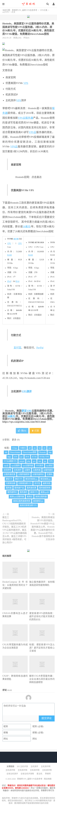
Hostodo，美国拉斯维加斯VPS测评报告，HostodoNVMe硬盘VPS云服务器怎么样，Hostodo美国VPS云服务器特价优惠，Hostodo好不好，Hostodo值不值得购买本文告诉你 (42, 528)
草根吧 (48, 774)
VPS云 (21, 118)
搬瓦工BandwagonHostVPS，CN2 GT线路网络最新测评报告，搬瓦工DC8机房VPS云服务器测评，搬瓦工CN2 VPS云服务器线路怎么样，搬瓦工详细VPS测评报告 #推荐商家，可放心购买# (14, 530)
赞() (23, 431)
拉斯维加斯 (11, 483)
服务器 (29, 118)
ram (39, 461)
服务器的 (23, 492)
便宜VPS (27, 410)
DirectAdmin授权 (29, 452)
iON (15, 457)
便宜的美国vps (31, 479)
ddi (6, 452)
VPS (25, 83)
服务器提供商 (45, 488)
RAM (9, 255)
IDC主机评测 (22, 766)
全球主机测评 (12, 774)
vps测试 (49, 465)
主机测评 (18, 470)
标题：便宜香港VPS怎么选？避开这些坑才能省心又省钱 (42, 647)
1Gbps (14, 448)
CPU (9, 243)
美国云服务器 (41, 497)
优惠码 (49, 474)
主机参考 (7, 470)
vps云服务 (15, 465)
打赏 (36, 431)
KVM (16, 239)
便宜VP (9, 479)
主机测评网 (45, 766)
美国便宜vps (38, 501)
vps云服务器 (28, 465)
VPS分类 (43, 10)
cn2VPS (5, 12)
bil (40, 448)
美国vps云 (45, 492)
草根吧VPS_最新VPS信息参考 (28, 4)
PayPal (39, 347)
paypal (21, 461)
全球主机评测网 (27, 774)
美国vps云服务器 (17, 497)
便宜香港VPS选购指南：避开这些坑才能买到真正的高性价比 (42, 616)
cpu (49, 448)
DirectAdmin (15, 452)
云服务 (27, 470)
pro (34, 461)
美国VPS (34, 492)
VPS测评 (27, 391)
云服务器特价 (38, 474)
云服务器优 (48, 470)
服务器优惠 (31, 488)
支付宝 (17, 347)
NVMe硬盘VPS (10, 461)
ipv (21, 457)
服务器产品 (19, 488)
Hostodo (42, 452)
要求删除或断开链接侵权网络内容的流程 (31, 803)
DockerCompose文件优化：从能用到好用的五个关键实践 (15, 585)
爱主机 (39, 774)
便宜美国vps (45, 479)
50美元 (26, 226)
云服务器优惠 (9, 474)
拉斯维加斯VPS (25, 483)
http (50, 452)
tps (45, 461)
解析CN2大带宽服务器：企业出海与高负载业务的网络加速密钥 (42, 679)
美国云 (29, 497)
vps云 (6, 465)
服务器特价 (12, 492)
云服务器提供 (24, 474)
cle (44, 448)
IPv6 (9, 281)
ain (35, 448)
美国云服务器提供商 (21, 501)
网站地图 (47, 779)
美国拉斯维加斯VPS (28, 505)
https (9, 457)
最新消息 (47, 483)
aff (30, 448)
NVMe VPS (44, 457)
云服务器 (37, 470)
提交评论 (46, 718)
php (28, 461)
